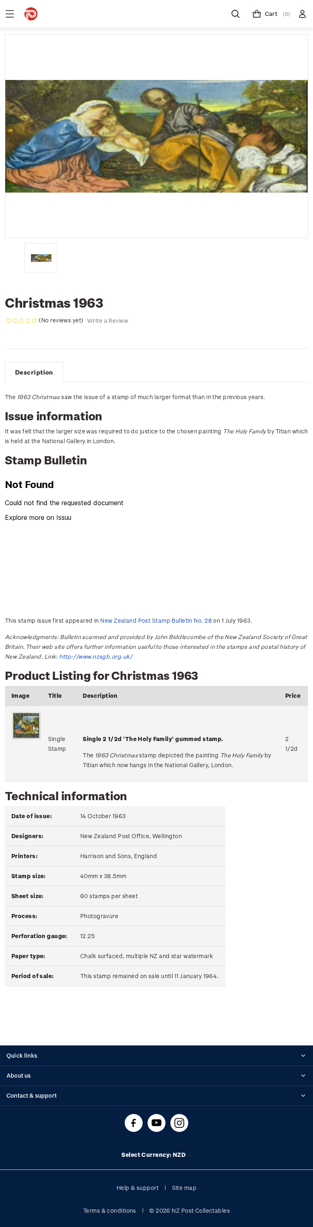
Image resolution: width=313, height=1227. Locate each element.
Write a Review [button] (107, 320)
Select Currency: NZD (154, 1154)
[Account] (302, 13)
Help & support (138, 1187)
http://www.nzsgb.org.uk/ (96, 656)
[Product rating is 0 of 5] (21, 320)
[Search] (235, 13)
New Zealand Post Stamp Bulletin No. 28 (156, 620)
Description (34, 372)
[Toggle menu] (10, 14)
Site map (184, 1187)
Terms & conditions (109, 1210)
